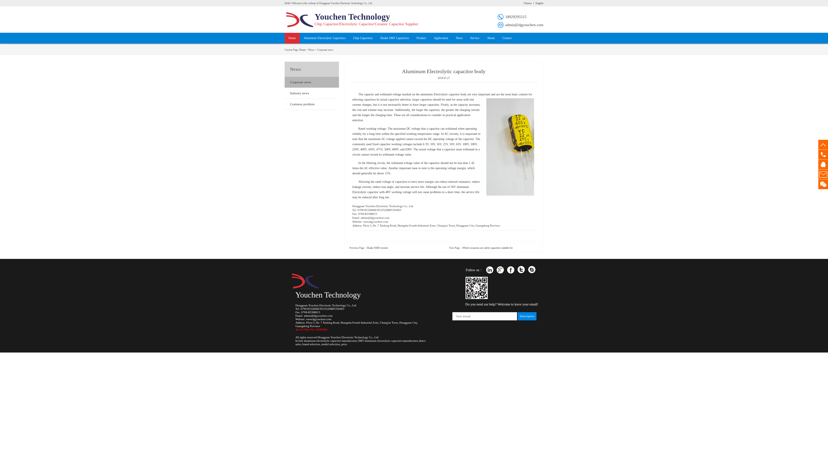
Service (474, 38)
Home (292, 38)
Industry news (299, 93)
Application (441, 38)
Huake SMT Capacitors (394, 38)
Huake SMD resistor (377, 247)
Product (421, 38)
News (459, 38)
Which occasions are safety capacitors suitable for (487, 247)
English (539, 3)
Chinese (528, 3)
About (491, 38)
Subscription (527, 316)
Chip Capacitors (363, 38)
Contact (507, 38)
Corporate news (300, 82)
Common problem (302, 104)
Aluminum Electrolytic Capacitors (324, 38)
